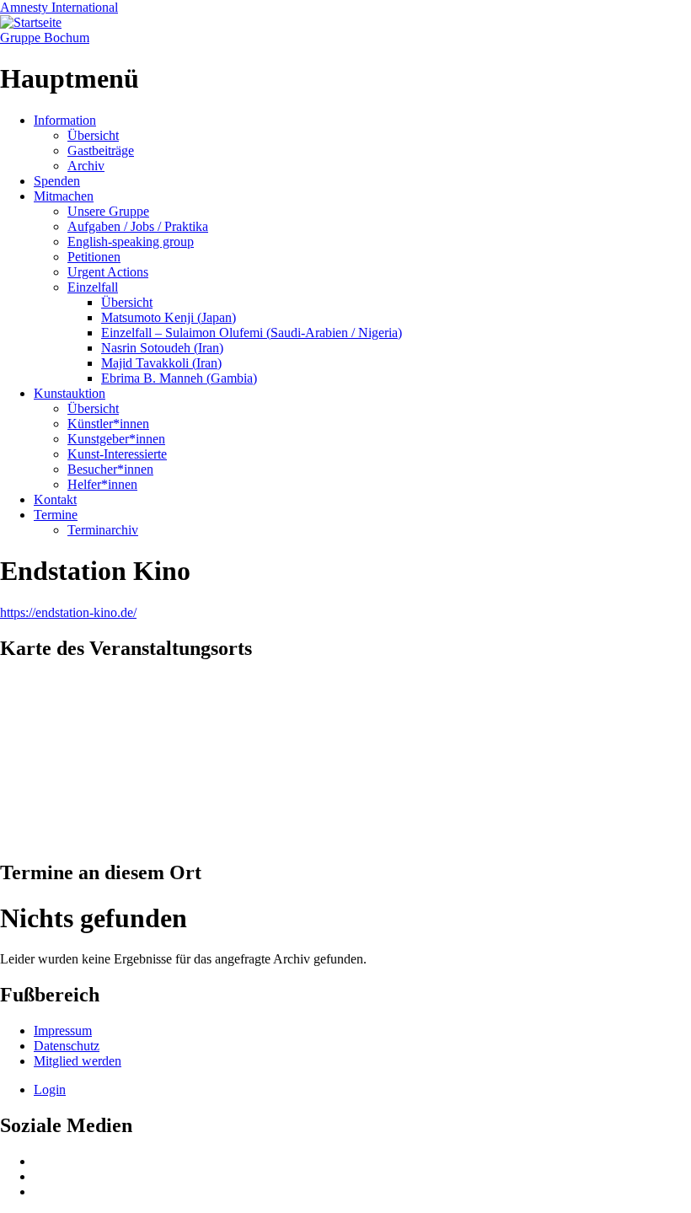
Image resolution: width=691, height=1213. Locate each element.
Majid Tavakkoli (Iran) (161, 363)
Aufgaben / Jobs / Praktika (137, 226)
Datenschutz (66, 1046)
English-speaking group (130, 241)
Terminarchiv (102, 530)
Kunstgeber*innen (116, 439)
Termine (56, 514)
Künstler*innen (108, 423)
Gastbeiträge (100, 150)
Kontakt (55, 499)
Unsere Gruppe (108, 211)
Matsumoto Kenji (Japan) (168, 317)
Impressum (63, 1030)
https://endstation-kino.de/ (68, 612)
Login (50, 1089)
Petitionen (94, 257)
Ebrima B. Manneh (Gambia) (179, 378)
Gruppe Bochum (44, 37)
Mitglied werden (77, 1061)
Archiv (85, 165)
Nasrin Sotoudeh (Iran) (162, 348)
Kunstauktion (69, 393)
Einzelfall (92, 287)
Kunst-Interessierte (117, 454)
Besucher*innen (110, 469)
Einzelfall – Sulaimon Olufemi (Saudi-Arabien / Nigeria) (251, 332)
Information (65, 120)
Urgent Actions (107, 272)
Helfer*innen (102, 484)
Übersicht (93, 135)
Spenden (57, 181)
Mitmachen (64, 196)
